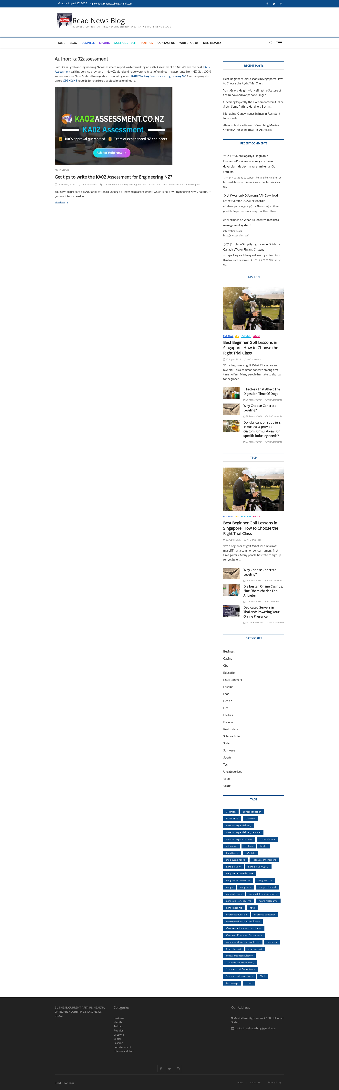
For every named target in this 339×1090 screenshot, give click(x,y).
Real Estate (230, 729)
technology (232, 983)
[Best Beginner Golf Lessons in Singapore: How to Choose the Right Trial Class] (253, 308)
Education (62, 170)
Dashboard (212, 42)
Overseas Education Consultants (244, 935)
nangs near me (234, 907)
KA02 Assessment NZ (173, 184)
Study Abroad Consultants (240, 969)
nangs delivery (234, 893)
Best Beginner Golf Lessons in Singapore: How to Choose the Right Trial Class (250, 348)
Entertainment (232, 679)
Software (229, 750)
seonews (272, 942)
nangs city (245, 887)
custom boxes (267, 839)
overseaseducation (236, 914)
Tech (226, 764)
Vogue (227, 785)
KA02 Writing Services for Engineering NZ (158, 76)
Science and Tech (124, 1051)
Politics (147, 42)
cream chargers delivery (239, 839)
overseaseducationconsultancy (243, 921)
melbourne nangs (235, 859)
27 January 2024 (254, 441)
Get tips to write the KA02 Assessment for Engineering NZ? (113, 177)
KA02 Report (193, 184)
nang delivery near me (238, 880)
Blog (73, 42)
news (252, 907)
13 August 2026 (233, 359)
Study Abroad (233, 948)
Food (226, 694)
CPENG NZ (70, 80)
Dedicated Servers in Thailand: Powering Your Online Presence (261, 612)
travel (249, 983)
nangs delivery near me (238, 900)
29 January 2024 (254, 399)
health (263, 845)
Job (140, 184)
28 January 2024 (254, 416)
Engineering (130, 184)
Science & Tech (125, 42)
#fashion (231, 811)
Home (61, 42)
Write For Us (189, 42)
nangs (229, 887)
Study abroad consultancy (240, 962)
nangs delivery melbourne (263, 893)
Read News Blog (98, 20)
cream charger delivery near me (243, 832)
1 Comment (273, 601)
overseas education (264, 914)
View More (66, 202)
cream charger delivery (238, 825)
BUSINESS (232, 818)
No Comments (89, 184)
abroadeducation (252, 811)
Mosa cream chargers (264, 859)
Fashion (228, 686)
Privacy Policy (274, 1082)
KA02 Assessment (152, 184)
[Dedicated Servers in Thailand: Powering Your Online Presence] (231, 611)
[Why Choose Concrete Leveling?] (231, 409)
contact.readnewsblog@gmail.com (113, 3)
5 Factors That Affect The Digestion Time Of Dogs (261, 391)
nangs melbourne (268, 900)
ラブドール (230, 155)
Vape (226, 778)
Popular (246, 335)
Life (237, 335)
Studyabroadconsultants (239, 976)
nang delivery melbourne (239, 873)
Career (107, 184)
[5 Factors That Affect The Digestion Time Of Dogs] (231, 393)
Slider (256, 335)
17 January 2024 (254, 601)
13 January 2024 (66, 184)
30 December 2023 (255, 622)
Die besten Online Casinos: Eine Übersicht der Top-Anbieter (263, 591)
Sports (104, 42)
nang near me (265, 880)
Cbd (225, 665)
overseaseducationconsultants (243, 942)
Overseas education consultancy (244, 928)
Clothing (250, 818)
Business (88, 42)
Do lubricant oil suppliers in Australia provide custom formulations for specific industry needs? (262, 429)
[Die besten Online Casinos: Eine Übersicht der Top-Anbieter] (231, 590)
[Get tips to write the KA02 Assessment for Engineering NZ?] (135, 126)
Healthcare (232, 852)
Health (227, 701)
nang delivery (233, 866)
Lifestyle (250, 852)
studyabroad (255, 948)
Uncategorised (232, 771)
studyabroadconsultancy (239, 955)
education (117, 184)
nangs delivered (267, 887)
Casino (227, 658)
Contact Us (166, 42)
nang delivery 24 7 (258, 866)
